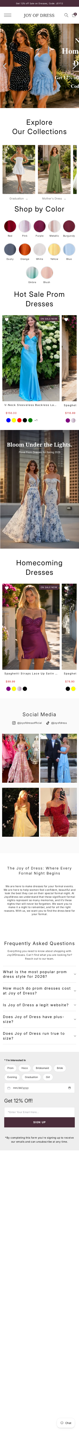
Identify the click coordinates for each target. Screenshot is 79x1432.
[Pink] (73, 420)
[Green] (30, 420)
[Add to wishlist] (6, 319)
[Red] (19, 420)
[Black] (25, 420)
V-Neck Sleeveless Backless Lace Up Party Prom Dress (31, 405)
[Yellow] (14, 420)
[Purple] (68, 420)
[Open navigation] (8, 15)
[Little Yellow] (73, 689)
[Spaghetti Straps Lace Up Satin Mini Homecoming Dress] (31, 627)
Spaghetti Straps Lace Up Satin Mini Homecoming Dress (31, 673)
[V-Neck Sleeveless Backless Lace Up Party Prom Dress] (31, 358)
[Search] (66, 15)
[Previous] (5, 66)
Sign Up (39, 1122)
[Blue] (8, 420)
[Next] (74, 66)
